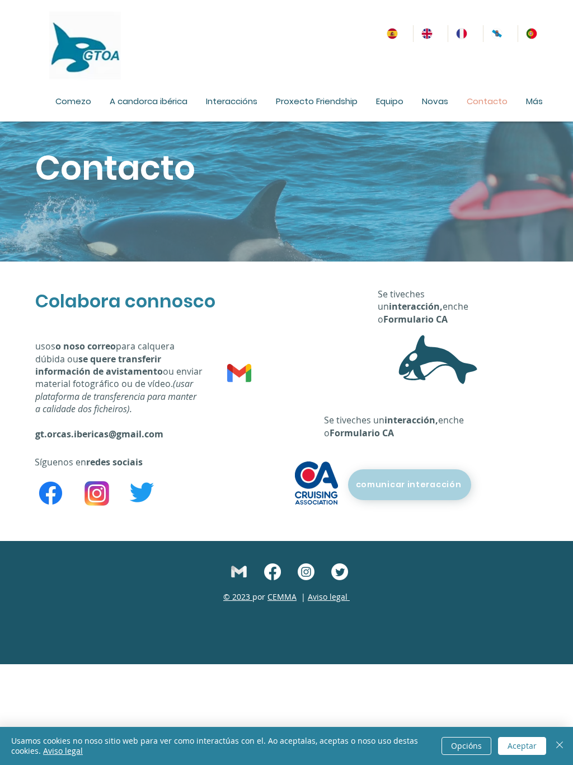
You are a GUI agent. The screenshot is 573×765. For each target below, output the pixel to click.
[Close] (559, 746)
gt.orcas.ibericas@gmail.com (99, 434)
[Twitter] (142, 492)
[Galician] (500, 33)
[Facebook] (50, 493)
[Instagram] (306, 571)
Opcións (466, 745)
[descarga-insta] (96, 493)
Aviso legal (329, 596)
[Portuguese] (535, 33)
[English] (430, 33)
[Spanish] (396, 33)
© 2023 (237, 596)
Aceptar (522, 745)
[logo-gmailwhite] (239, 571)
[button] (148, 101)
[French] (465, 33)
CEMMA (282, 596)
